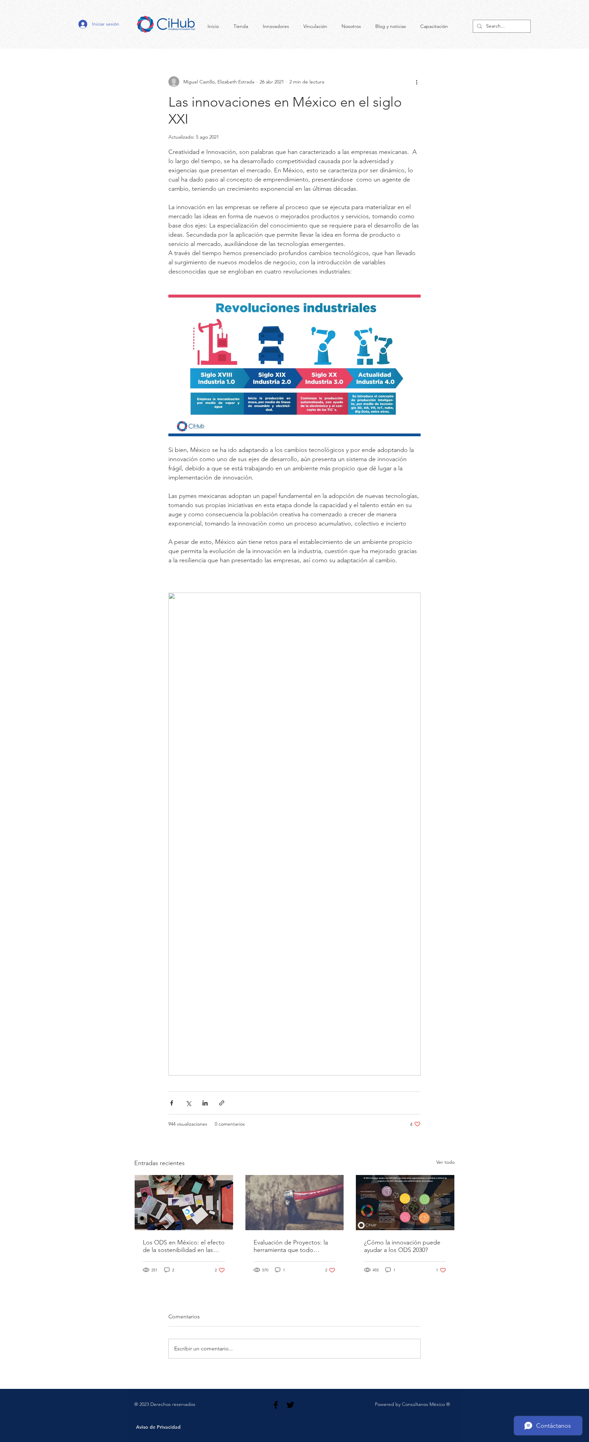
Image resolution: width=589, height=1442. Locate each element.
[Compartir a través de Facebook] (171, 1103)
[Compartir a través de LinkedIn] (205, 1103)
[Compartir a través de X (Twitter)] (188, 1103)
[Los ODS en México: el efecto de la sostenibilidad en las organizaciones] (184, 1202)
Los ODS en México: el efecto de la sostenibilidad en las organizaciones (184, 1246)
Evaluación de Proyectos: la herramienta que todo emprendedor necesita (291, 1246)
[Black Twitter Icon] (290, 1405)
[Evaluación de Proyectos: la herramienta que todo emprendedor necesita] (294, 1202)
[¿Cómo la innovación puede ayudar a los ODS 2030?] (405, 1202)
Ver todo (445, 1162)
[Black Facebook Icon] (276, 1405)
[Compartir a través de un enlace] (221, 1103)
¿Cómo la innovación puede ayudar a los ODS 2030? (402, 1246)
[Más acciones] (416, 82)
